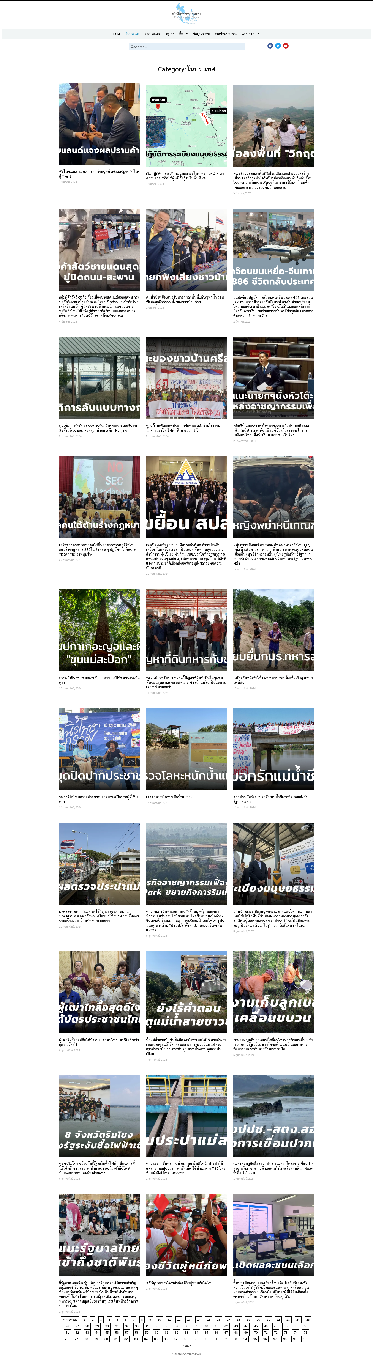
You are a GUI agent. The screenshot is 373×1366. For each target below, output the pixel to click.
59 (147, 1331)
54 (98, 1331)
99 (295, 1338)
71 (266, 1331)
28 (88, 1325)
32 (127, 1325)
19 (249, 1318)
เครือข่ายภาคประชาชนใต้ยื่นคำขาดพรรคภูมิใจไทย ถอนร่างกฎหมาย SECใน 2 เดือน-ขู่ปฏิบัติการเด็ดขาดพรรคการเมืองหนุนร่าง (97, 549)
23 (289, 1318)
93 (236, 1338)
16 (219, 1318)
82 (127, 1338)
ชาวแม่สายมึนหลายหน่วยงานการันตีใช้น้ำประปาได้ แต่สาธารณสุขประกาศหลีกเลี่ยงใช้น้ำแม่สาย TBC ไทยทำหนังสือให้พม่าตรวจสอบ (185, 1168)
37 (177, 1325)
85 (156, 1338)
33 (137, 1325)
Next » (186, 1345)
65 (207, 1331)
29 (98, 1325)
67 (227, 1331)
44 (247, 1325)
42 (227, 1325)
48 (286, 1325)
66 (217, 1331)
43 (237, 1325)
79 (97, 1338)
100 (306, 1338)
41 (217, 1325)
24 (299, 1318)
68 (237, 1331)
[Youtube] (286, 46)
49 (296, 1325)
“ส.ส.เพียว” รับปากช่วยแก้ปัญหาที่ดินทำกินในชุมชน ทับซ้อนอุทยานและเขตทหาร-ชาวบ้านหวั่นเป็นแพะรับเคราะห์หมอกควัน (186, 682)
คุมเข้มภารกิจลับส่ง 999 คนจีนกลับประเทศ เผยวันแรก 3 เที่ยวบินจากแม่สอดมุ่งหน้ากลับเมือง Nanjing (98, 428)
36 (167, 1325)
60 (157, 1331)
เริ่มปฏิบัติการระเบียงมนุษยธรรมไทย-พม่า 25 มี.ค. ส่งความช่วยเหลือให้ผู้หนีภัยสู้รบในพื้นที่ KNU (185, 175)
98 (285, 1338)
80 (107, 1338)
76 (67, 1338)
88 (186, 1338)
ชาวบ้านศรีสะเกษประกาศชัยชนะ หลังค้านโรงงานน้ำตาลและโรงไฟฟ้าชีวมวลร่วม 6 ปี (183, 428)
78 (87, 1338)
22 (279, 1318)
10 (160, 1318)
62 (177, 1331)
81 (117, 1338)
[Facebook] (270, 46)
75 (306, 1331)
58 (137, 1331)
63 (187, 1331)
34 (147, 1325)
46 (266, 1325)
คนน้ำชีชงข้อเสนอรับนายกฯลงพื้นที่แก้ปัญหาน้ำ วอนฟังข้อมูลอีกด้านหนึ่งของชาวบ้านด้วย (185, 299)
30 (108, 1325)
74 (296, 1331)
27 (78, 1325)
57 (127, 1331)
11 (169, 1318)
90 (206, 1338)
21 (269, 1318)
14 (199, 1318)
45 (256, 1325)
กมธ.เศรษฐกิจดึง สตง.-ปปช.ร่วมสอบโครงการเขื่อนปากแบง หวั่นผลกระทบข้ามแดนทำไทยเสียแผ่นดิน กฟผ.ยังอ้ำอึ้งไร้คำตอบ (273, 1168)
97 (275, 1338)
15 (209, 1318)
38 (187, 1325)
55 (108, 1331)
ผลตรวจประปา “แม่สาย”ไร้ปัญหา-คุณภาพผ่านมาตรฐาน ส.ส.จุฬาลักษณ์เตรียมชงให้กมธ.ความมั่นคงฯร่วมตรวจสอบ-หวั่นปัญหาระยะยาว (99, 916)
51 (68, 1331)
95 (256, 1338)
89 (196, 1338)
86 (166, 1338)
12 (179, 1318)
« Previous (70, 1319)
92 (226, 1338)
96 (266, 1338)
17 (229, 1318)
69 (247, 1331)
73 (286, 1331)
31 (117, 1325)
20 (259, 1318)
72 (276, 1331)
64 (197, 1331)
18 (239, 1318)
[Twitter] (278, 46)
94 (246, 1338)
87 (176, 1338)
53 (88, 1331)
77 (77, 1338)
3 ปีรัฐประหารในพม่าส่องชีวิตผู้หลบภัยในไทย (179, 1283)
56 (117, 1331)
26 (68, 1325)
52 (78, 1331)
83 (136, 1338)
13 (189, 1318)
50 (306, 1325)
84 (146, 1338)
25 (308, 1318)
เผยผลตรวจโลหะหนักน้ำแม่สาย (169, 797)
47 (276, 1325)
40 (207, 1325)
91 (216, 1338)
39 (197, 1325)
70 (256, 1331)
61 (167, 1331)
